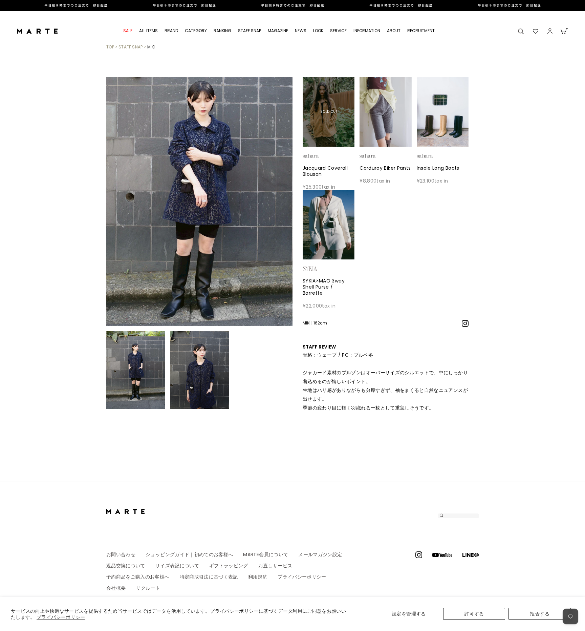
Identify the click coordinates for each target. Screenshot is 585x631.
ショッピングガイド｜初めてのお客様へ (189, 554)
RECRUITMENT (421, 31)
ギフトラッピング (228, 565)
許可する (474, 613)
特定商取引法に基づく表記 (209, 576)
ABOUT (393, 31)
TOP (110, 47)
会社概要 (116, 588)
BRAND (171, 31)
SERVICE (338, 31)
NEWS (300, 31)
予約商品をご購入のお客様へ (138, 576)
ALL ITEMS (148, 31)
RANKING (222, 31)
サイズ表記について (177, 565)
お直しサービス (275, 565)
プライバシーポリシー (61, 617)
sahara (321, 155)
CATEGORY (196, 31)
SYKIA (321, 268)
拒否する (539, 613)
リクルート (148, 588)
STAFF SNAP (249, 31)
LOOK (318, 31)
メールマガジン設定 (320, 554)
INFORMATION (366, 31)
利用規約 (257, 576)
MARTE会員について (265, 554)
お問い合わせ (120, 554)
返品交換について (125, 565)
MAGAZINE (278, 31)
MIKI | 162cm (315, 323)
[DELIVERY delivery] (292, 5)
